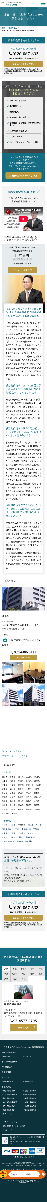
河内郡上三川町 (16, 837)
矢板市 (39, 825)
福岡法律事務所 (30, 1110)
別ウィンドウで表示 (11, 751)
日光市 (30, 825)
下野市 (36, 829)
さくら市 (31, 833)
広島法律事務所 (9, 1110)
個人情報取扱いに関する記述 (14, 1126)
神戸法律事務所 (9, 1106)
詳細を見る (23, 1027)
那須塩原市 (6, 829)
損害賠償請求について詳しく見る (23, 175)
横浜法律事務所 (30, 1098)
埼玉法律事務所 (9, 1098)
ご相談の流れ (7, 1066)
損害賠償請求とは (9, 1052)
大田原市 (5, 833)
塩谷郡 (20, 841)
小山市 (12, 825)
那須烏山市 (26, 829)
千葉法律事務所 (30, 1094)
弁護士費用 (6, 1072)
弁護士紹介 (28, 1081)
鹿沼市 (14, 833)
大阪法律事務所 (30, 1102)
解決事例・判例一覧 (9, 1061)
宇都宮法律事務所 (10, 1094)
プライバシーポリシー (11, 1122)
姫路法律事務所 (30, 1106)
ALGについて (7, 1077)
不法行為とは (29, 1056)
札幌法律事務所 (30, 1090)
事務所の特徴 (8, 1081)
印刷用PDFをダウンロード (13, 756)
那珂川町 (29, 841)
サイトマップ (7, 1130)
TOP (3, 28)
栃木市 (22, 833)
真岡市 (4, 837)
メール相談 (25, 657)
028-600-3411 (25, 652)
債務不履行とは (9, 1056)
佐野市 (16, 829)
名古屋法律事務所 (10, 1102)
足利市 (4, 825)
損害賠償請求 (38, 1046)
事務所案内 (13, 28)
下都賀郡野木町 (8, 841)
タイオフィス (7, 1113)
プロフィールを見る (21, 270)
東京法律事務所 (9, 1090)
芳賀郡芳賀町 (30, 837)
